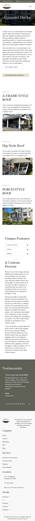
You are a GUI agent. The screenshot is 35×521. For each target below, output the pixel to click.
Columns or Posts (12, 245)
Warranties (5, 442)
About (4, 435)
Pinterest (5, 503)
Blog (3, 448)
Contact (4, 438)
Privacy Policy (12, 519)
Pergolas (5, 464)
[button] (30, 6)
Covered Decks (7, 461)
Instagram (5, 510)
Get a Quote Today (11, 67)
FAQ (3, 445)
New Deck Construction (9, 457)
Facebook (5, 497)
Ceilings (9, 249)
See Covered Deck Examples (14, 75)
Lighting (9, 254)
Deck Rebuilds (6, 467)
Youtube (5, 506)
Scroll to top (22, 519)
